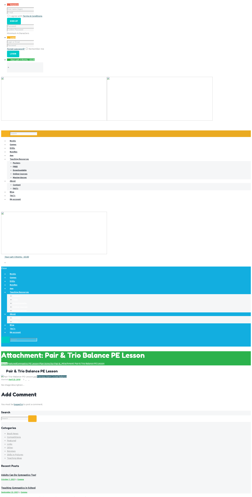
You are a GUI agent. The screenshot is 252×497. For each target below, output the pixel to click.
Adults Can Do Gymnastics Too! (18, 475)
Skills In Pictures (15, 454)
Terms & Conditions (32, 16)
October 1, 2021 (8, 479)
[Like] (29, 379)
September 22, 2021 (9, 492)
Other (10, 447)
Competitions (14, 437)
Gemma (20, 479)
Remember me (36, 49)
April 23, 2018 (14, 379)
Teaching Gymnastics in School (18, 487)
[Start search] (5, 339)
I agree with (16, 16)
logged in (18, 404)
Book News (12, 433)
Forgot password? (16, 49)
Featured (11, 363)
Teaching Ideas (14, 458)
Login (13, 37)
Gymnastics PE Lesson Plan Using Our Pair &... (39, 363)
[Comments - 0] (26, 379)
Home (4, 363)
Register (14, 4)
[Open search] (5, 133)
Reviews (11, 451)
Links (9, 444)
